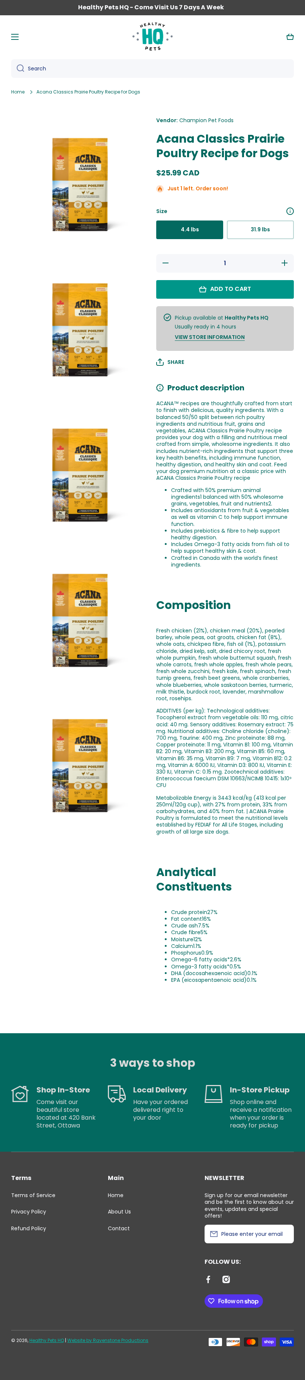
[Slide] (290, 211)
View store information (210, 337)
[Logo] (152, 37)
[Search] (17, 68)
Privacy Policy (28, 1211)
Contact (119, 1228)
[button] (290, 37)
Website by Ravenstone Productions (107, 1340)
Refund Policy (28, 1228)
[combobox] (152, 68)
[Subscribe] (284, 1234)
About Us (119, 1211)
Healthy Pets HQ (46, 1340)
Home (18, 92)
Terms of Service (33, 1195)
